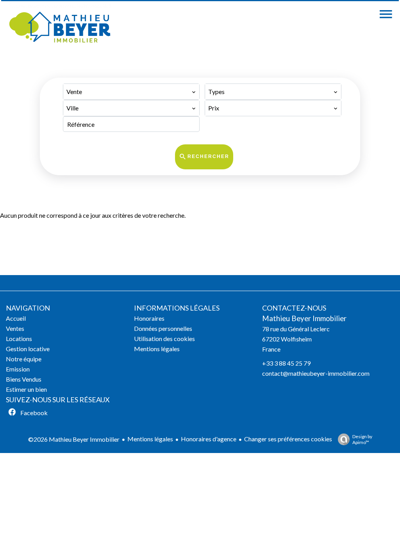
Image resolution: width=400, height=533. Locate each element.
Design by (362, 439)
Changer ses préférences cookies (288, 438)
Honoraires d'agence (208, 438)
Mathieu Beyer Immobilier (304, 318)
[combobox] (131, 91)
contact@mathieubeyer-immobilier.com (316, 373)
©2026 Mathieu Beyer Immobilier (74, 439)
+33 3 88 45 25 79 (286, 363)
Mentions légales (150, 438)
